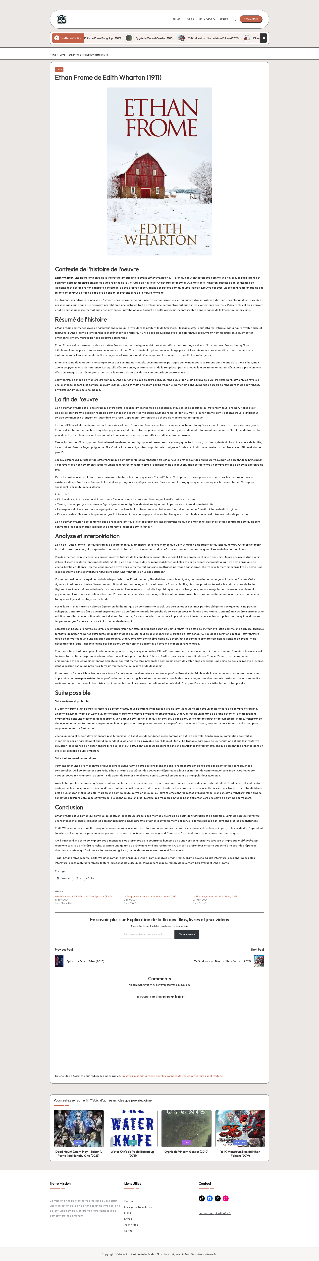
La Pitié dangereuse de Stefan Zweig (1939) (215, 896)
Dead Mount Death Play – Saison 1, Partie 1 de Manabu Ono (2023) (78, 1153)
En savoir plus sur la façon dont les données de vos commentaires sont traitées (172, 1076)
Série (79, 1142)
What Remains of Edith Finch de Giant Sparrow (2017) (83, 896)
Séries (128, 1230)
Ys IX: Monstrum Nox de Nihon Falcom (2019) (172, 38)
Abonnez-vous (186, 934)
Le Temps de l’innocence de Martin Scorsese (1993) (150, 896)
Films (127, 1212)
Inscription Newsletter (138, 1207)
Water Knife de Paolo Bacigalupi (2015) (133, 1153)
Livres (128, 1218)
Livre (59, 69)
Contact (129, 1201)
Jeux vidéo (131, 1224)
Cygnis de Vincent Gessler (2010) (114, 38)
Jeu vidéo (240, 1142)
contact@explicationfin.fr (215, 1213)
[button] (251, 18)
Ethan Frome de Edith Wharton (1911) (233, 38)
